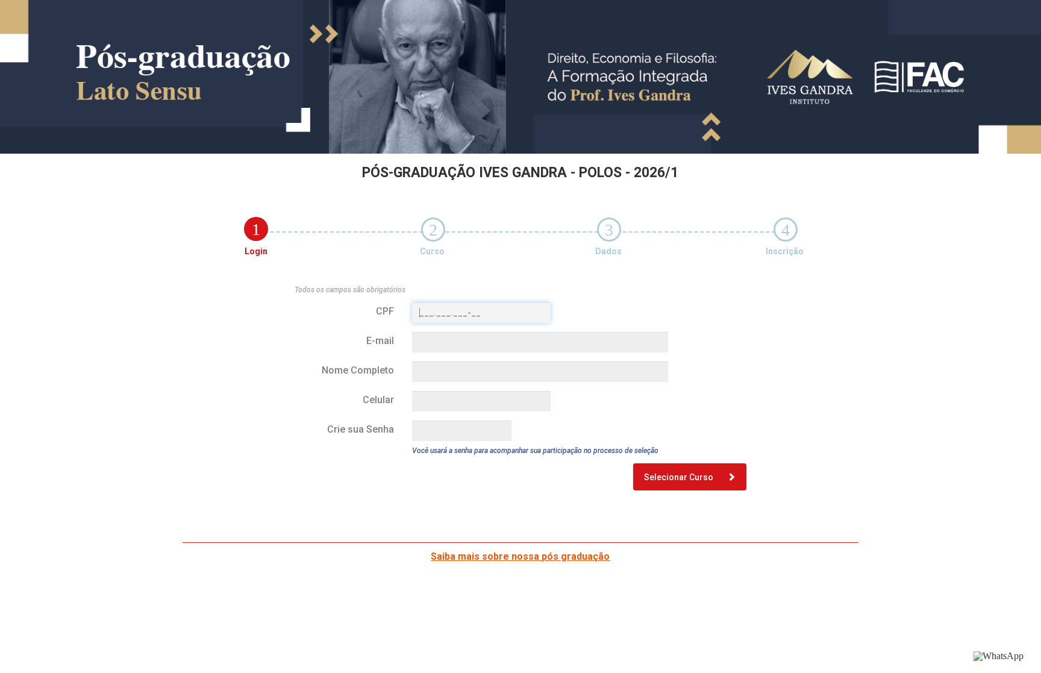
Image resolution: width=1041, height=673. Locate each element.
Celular (378, 399)
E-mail (380, 340)
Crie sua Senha (360, 429)
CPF (385, 311)
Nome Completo (358, 370)
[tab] (256, 229)
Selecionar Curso (679, 477)
